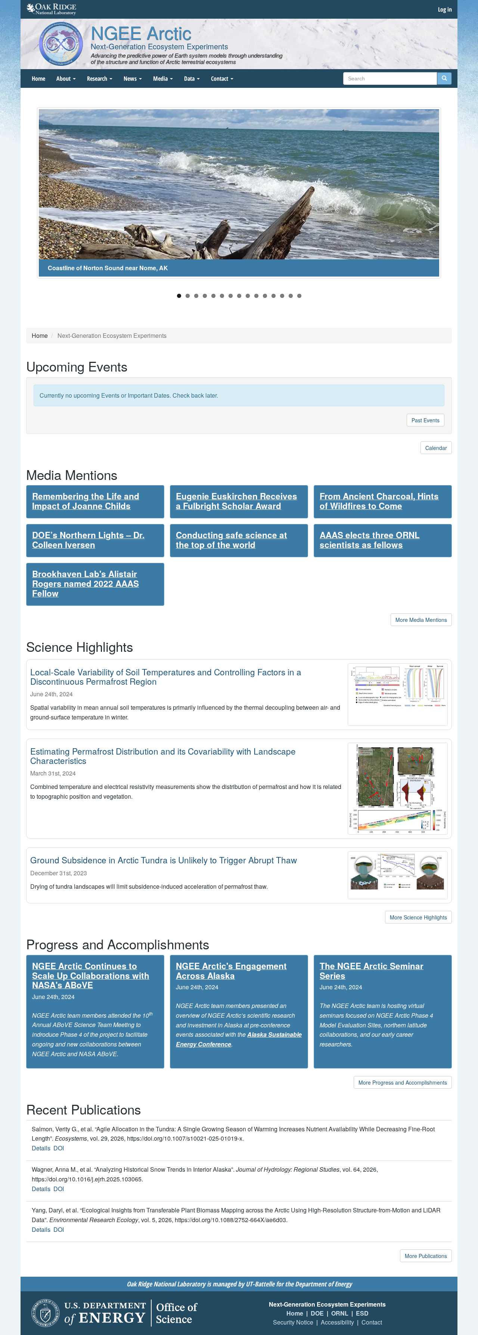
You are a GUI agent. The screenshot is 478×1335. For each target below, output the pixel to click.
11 (265, 296)
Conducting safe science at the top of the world (231, 540)
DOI (58, 1148)
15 (299, 296)
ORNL (339, 1313)
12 (273, 296)
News (131, 78)
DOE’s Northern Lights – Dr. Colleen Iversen (88, 540)
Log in (445, 9)
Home (38, 78)
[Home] (61, 43)
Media (161, 78)
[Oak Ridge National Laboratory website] (51, 9)
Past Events (426, 420)
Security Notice (293, 1322)
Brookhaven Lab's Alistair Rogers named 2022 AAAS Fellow (85, 583)
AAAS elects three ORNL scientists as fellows (370, 540)
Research (98, 78)
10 (256, 296)
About (64, 78)
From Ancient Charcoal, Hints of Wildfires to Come (379, 501)
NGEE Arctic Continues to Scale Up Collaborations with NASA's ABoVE (90, 975)
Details (41, 1148)
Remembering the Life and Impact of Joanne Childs (85, 501)
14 (291, 296)
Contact (220, 78)
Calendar (436, 447)
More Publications (426, 1256)
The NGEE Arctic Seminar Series (371, 970)
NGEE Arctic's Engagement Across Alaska (231, 970)
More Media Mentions (421, 619)
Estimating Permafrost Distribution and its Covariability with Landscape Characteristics (163, 755)
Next (452, 196)
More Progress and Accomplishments (402, 1082)
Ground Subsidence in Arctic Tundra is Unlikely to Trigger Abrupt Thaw (163, 860)
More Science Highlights (418, 917)
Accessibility (337, 1322)
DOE (317, 1313)
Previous (25, 196)
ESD (362, 1313)
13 (282, 296)
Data (190, 78)
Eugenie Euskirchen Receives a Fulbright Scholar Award (236, 501)
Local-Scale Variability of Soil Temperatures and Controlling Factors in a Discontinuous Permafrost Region (165, 676)
